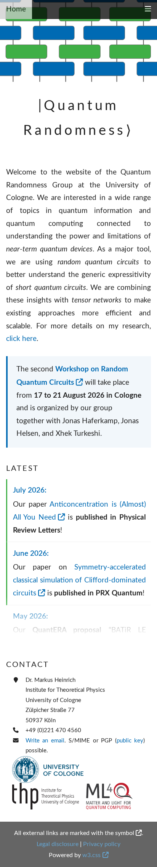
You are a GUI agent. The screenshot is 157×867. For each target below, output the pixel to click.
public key (130, 741)
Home (16, 9)
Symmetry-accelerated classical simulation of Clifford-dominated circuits (79, 580)
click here (21, 338)
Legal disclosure (57, 844)
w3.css (91, 855)
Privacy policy (101, 844)
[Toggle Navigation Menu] (148, 9)
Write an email (45, 741)
